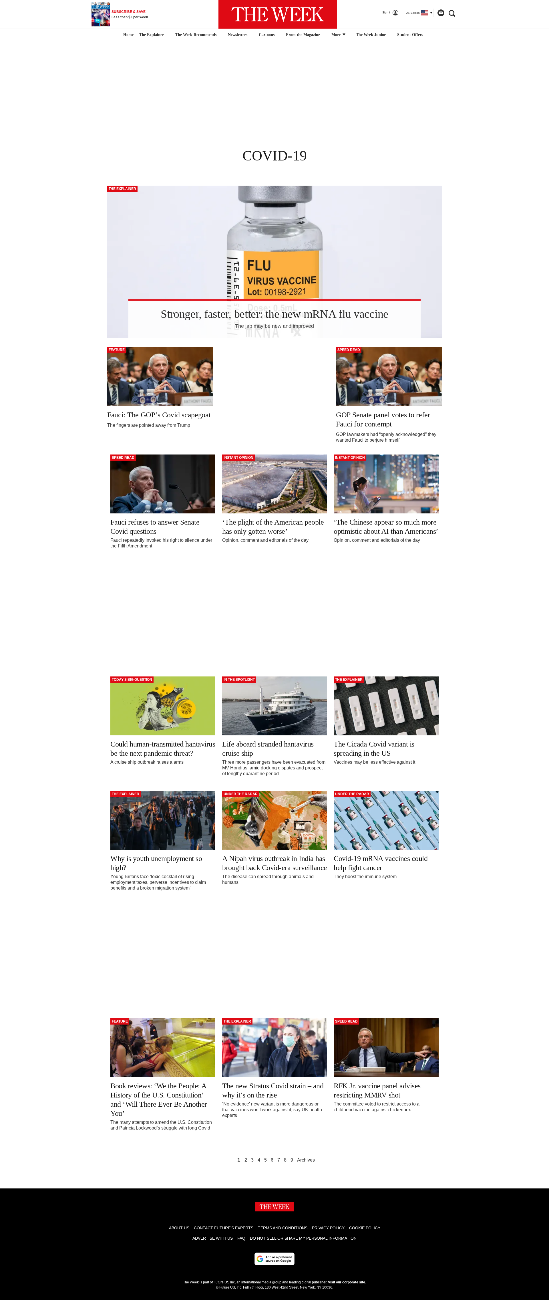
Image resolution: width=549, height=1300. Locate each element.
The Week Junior (371, 35)
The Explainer (151, 35)
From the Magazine (303, 35)
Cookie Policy (364, 1228)
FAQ (241, 1238)
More (336, 35)
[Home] (128, 35)
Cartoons (266, 35)
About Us (179, 1228)
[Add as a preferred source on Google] (274, 1259)
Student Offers (410, 35)
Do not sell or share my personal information (303, 1238)
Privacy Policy (328, 1228)
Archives (306, 1160)
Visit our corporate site (346, 1282)
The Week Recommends (195, 35)
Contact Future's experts (223, 1228)
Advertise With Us (212, 1238)
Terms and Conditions (282, 1228)
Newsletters (237, 35)
